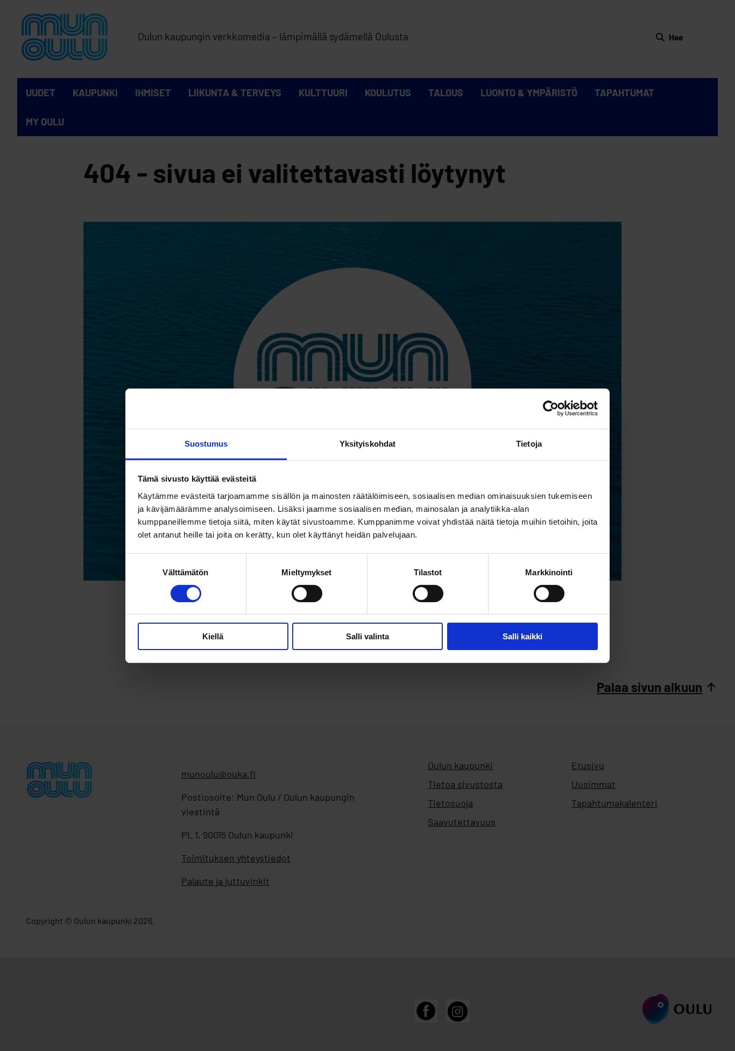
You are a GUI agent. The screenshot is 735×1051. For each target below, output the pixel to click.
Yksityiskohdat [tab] (367, 443)
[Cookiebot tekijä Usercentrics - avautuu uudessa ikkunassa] (551, 408)
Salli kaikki (522, 636)
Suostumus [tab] (206, 443)
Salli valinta (367, 636)
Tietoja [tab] (529, 443)
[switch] (307, 593)
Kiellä (212, 636)
